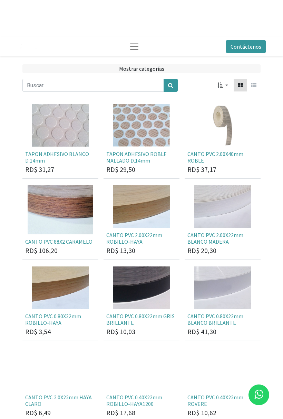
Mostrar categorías (141, 68)
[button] (222, 85)
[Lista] (254, 85)
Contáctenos (246, 46)
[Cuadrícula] (240, 85)
